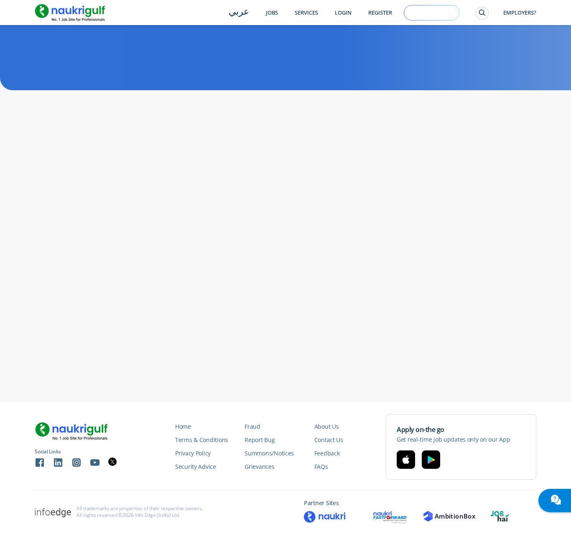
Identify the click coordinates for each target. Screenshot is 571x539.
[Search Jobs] (482, 13)
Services (306, 12)
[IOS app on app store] (406, 459)
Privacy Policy (193, 453)
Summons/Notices (269, 453)
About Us (326, 426)
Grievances (259, 466)
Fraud (252, 426)
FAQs (321, 466)
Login (343, 12)
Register (380, 12)
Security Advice (195, 466)
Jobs (272, 12)
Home (183, 426)
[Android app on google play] (431, 459)
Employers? (519, 12)
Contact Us (328, 440)
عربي (239, 12)
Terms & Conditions (201, 440)
